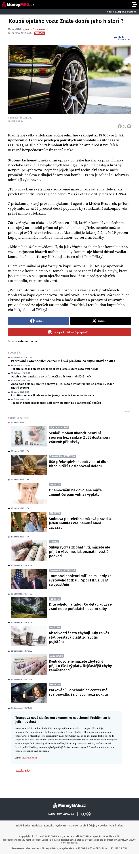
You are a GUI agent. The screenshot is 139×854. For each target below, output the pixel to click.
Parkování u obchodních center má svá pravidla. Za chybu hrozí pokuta (63, 361)
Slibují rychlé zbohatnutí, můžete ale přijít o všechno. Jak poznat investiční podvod (80, 551)
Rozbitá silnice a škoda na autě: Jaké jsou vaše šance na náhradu (52, 395)
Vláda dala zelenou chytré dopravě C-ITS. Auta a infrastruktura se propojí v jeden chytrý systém (62, 385)
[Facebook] (120, 126)
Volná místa (116, 825)
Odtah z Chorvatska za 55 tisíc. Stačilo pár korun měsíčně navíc (51, 376)
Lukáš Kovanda (29, 757)
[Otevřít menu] (134, 4)
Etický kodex (23, 825)
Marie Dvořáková (35, 29)
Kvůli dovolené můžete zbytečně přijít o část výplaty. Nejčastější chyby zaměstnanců (80, 665)
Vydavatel (61, 825)
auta (21, 341)
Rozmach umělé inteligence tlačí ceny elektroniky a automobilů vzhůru (56, 402)
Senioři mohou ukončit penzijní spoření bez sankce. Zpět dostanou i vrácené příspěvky (79, 437)
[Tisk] (129, 126)
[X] (124, 126)
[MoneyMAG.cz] (18, 4)
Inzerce (73, 825)
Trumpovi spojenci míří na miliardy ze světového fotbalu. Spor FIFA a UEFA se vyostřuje (80, 580)
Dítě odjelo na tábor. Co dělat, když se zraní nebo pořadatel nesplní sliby (80, 606)
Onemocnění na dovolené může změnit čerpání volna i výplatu (75, 492)
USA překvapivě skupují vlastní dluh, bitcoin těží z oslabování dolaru (79, 464)
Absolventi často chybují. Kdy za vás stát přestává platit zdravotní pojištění (79, 637)
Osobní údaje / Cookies (93, 825)
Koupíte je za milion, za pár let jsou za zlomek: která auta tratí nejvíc (54, 369)
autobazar (31, 341)
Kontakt (49, 825)
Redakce (37, 825)
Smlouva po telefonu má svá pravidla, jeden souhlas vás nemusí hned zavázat (80, 523)
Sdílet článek (122, 38)
